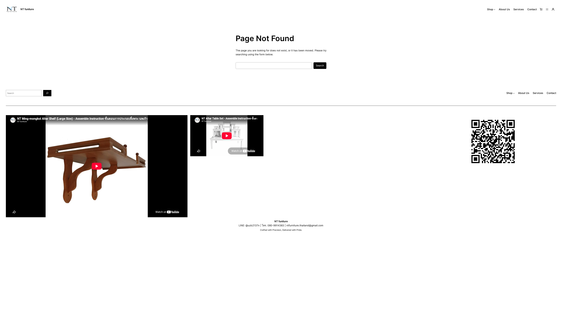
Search (320, 65)
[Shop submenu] (494, 9)
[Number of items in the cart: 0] (541, 9)
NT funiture (27, 9)
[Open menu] (547, 9)
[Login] (553, 9)
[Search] (47, 93)
